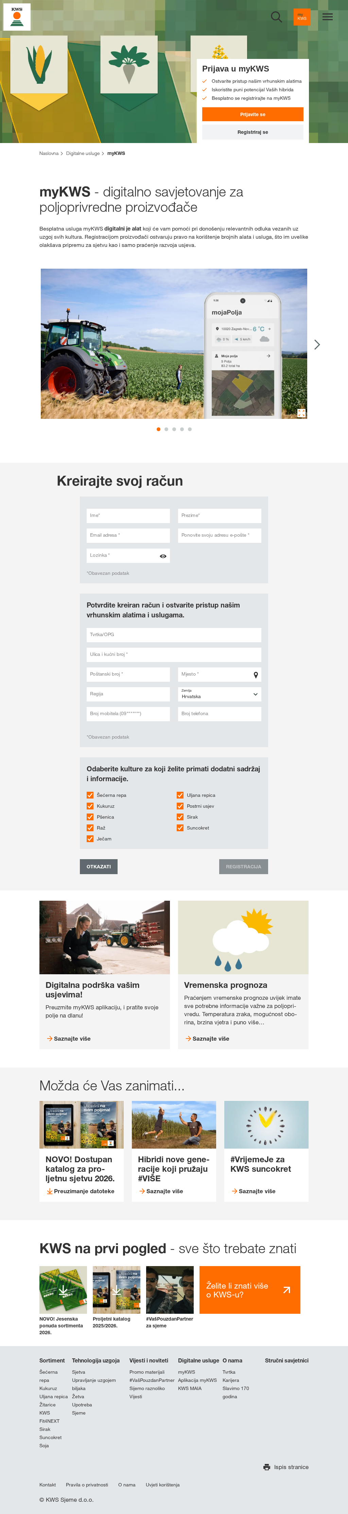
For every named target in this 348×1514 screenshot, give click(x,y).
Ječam (104, 839)
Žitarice (47, 1405)
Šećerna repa (111, 795)
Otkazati (99, 866)
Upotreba (82, 1405)
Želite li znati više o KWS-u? (237, 1290)
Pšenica (105, 817)
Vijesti (135, 1396)
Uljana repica (201, 795)
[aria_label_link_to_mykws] (302, 17)
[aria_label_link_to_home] (17, 16)
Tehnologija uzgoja (96, 1360)
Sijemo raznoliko (147, 1388)
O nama (232, 1360)
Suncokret (198, 828)
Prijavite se (252, 114)
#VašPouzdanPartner (152, 1380)
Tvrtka (229, 1372)
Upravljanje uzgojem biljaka (94, 1384)
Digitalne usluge (198, 1360)
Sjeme (79, 1413)
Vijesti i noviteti (148, 1360)
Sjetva (78, 1372)
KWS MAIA (190, 1388)
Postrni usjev (200, 806)
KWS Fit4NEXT (49, 1417)
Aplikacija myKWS (197, 1380)
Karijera (231, 1380)
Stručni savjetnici (287, 1360)
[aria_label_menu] (327, 17)
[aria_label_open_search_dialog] (276, 17)
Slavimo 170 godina (236, 1392)
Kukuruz (106, 806)
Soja (44, 1445)
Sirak (192, 817)
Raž (101, 828)
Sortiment (52, 1360)
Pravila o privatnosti (87, 1485)
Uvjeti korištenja (163, 1485)
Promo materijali (146, 1372)
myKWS (186, 1372)
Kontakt (47, 1485)
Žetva (78, 1396)
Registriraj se (253, 132)
